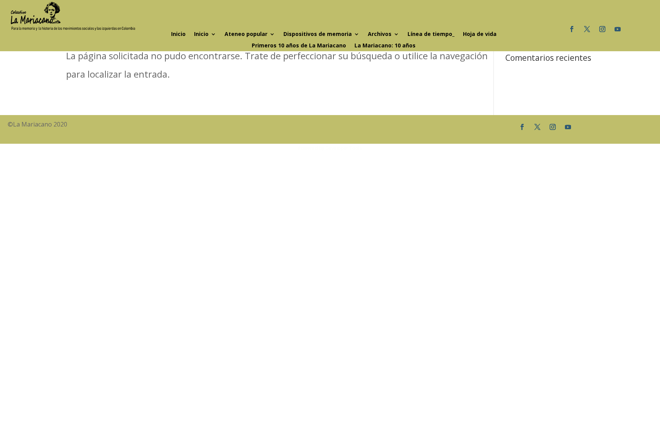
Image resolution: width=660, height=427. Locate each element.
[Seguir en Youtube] (617, 29)
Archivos (379, 34)
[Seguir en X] (587, 29)
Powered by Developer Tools (330, 148)
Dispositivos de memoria (317, 34)
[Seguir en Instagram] (602, 29)
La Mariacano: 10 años (385, 46)
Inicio (178, 34)
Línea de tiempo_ (431, 34)
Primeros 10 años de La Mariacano (299, 46)
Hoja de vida (480, 34)
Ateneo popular (246, 34)
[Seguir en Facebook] (572, 29)
